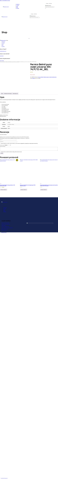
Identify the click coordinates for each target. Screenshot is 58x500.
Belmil (33, 78)
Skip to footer (7, 0)
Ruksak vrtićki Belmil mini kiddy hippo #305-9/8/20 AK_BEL (28, 185)
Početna (1, 61)
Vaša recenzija (2, 146)
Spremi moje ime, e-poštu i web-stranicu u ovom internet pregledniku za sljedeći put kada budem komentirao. (19, 143)
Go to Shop (2, 60)
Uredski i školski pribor (6, 61)
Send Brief (1, 55)
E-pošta (1, 141)
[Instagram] (30, 218)
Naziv (1, 139)
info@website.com (3, 51)
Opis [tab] (2, 93)
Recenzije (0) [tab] (15, 93)
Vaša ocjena (2, 145)
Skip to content (2, 0)
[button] (30, 19)
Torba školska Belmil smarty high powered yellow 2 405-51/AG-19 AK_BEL (49, 185)
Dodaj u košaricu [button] (3, 189)
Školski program (11, 61)
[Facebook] (28, 218)
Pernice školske (16, 61)
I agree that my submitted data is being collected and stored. (11, 151)
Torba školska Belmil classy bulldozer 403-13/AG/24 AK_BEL (7, 185)
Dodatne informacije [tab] (8, 93)
